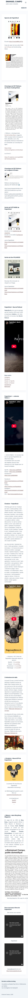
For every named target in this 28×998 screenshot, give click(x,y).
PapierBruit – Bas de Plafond (13, 307)
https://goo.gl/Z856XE (15, 471)
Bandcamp (7, 386)
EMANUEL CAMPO (14, 1)
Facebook (7, 379)
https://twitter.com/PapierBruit (13, 486)
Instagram (7, 377)
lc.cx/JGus (17, 664)
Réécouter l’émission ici (11, 733)
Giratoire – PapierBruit (11, 503)
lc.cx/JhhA (18, 666)
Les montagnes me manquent (10, 988)
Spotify (14, 800)
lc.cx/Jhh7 (18, 668)
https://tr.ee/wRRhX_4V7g (16, 41)
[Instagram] (22, 7)
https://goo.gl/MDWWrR (11, 475)
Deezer (14, 802)
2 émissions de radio (11, 677)
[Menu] (25, 2)
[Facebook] (25, 7)
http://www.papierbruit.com (15, 494)
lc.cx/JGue (17, 662)
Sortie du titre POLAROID (12, 257)
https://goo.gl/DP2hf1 (15, 470)
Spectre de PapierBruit (12, 18)
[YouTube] (23, 7)
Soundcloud (8, 384)
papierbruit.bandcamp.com (14, 794)
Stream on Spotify (9, 381)
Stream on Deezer (9, 383)
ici (19, 787)
